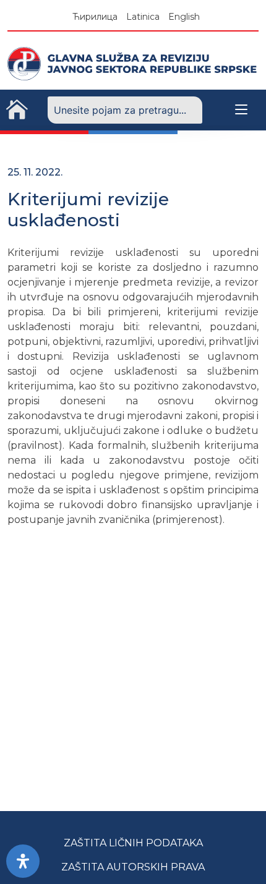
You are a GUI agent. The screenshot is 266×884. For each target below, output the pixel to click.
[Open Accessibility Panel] (23, 861)
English (184, 16)
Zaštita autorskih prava (133, 867)
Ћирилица (95, 16)
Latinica (143, 16)
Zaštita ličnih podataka (133, 843)
